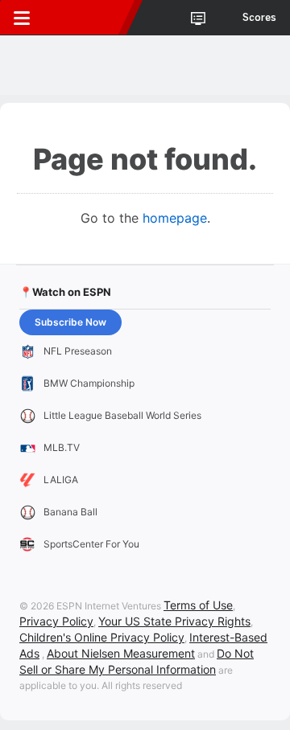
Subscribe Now (70, 322)
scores (259, 17)
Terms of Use (198, 605)
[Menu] (22, 17)
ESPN (86, 17)
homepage (175, 218)
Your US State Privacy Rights (174, 621)
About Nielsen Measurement (121, 653)
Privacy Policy (56, 621)
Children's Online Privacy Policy (101, 637)
